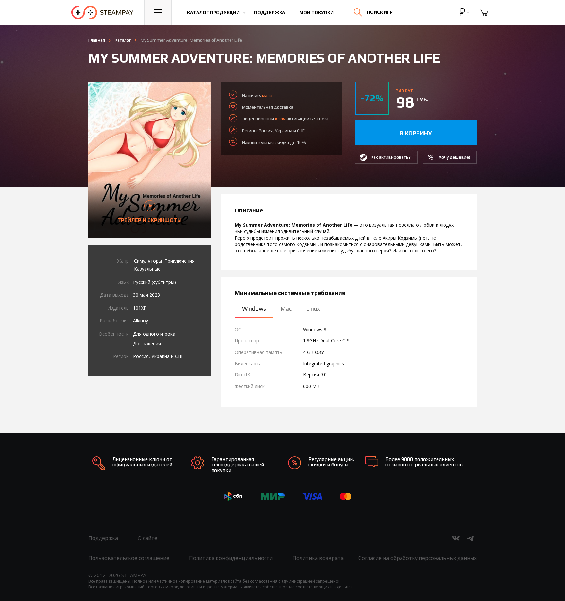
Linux (313, 308)
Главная (96, 40)
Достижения (147, 343)
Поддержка (269, 12)
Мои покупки (317, 12)
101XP (139, 308)
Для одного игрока (154, 334)
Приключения (179, 261)
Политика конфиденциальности (231, 558)
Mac (286, 308)
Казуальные (147, 269)
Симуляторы (148, 261)
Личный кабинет (482, 18)
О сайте (147, 538)
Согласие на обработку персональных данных (417, 558)
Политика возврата (318, 558)
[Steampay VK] (456, 538)
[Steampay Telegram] (471, 538)
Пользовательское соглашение (128, 558)
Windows (254, 308)
